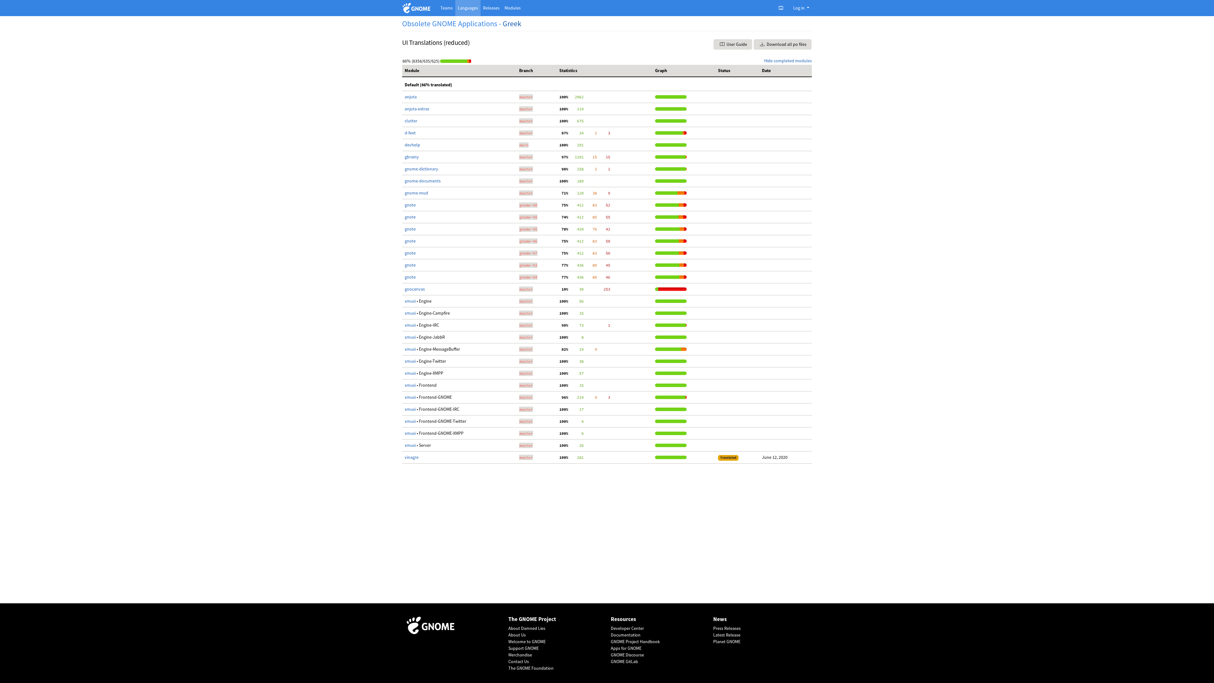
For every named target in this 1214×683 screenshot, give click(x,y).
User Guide (736, 44)
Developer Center (627, 628)
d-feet (410, 133)
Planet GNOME (726, 641)
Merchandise (520, 655)
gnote (410, 205)
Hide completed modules (788, 61)
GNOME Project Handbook (635, 641)
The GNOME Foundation (531, 668)
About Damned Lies (526, 628)
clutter (411, 121)
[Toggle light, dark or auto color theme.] (782, 7)
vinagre (412, 457)
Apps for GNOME (626, 648)
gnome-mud (416, 193)
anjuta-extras (417, 109)
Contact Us (518, 661)
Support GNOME (523, 648)
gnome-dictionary (421, 169)
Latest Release (726, 635)
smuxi (410, 301)
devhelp (412, 145)
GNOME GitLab (624, 661)
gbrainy (412, 157)
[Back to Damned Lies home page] (417, 8)
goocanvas (415, 289)
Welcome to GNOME (527, 641)
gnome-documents (423, 181)
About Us (517, 635)
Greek (512, 23)
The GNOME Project (532, 619)
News (720, 619)
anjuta (411, 97)
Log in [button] (799, 8)
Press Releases (727, 628)
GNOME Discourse (627, 655)
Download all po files (786, 44)
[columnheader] (459, 71)
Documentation (626, 635)
